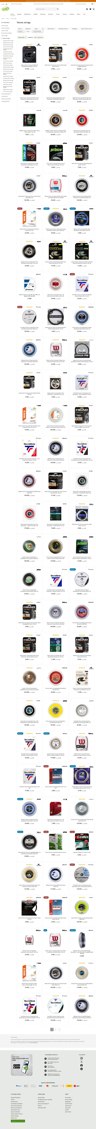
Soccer (58, 14)
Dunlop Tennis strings (8, 44)
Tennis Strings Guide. (34, 1042)
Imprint (40, 1105)
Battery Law (14, 1118)
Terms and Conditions (16, 1105)
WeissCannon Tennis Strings (7, 87)
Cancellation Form (15, 1109)
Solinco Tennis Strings (8, 76)
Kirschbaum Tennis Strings (7, 58)
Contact (13, 1099)
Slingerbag (67, 1101)
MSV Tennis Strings (7, 63)
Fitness (65, 14)
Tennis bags (5, 35)
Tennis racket (5, 30)
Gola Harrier (68, 1105)
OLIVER (67, 1109)
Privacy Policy (14, 1101)
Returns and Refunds (16, 1107)
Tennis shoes (5, 25)
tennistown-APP (42, 1107)
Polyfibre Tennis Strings (8, 67)
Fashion (72, 14)
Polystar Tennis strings (8, 69)
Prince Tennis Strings (7, 71)
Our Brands (68, 1097)
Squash (19, 14)
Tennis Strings (68, 1099)
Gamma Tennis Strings (8, 46)
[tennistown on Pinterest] (82, 1069)
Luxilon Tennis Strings (8, 61)
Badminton (27, 14)
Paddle (36, 14)
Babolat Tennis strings (8, 42)
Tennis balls (5, 96)
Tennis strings (6, 38)
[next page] (59, 1029)
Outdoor (50, 14)
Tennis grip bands (6, 94)
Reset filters (21, 37)
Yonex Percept (68, 1103)
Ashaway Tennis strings (8, 40)
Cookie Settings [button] (15, 1116)
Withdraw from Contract (18, 1121)
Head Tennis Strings (7, 52)
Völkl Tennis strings (7, 84)
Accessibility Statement (16, 1103)
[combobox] (5, 4)
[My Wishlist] (90, 9)
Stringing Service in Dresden (45, 1099)
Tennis (12, 14)
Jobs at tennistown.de (43, 1103)
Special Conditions (15, 1112)
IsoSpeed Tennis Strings (8, 54)
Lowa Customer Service (16, 1114)
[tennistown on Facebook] (82, 1066)
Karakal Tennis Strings (8, 56)
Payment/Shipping (15, 1097)
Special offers (41, 1097)
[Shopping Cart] (93, 9)
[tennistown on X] (82, 1062)
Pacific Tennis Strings (7, 65)
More (78, 14)
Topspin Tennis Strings (8, 80)
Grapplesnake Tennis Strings (7, 49)
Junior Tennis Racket (7, 33)
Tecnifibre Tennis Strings (8, 78)
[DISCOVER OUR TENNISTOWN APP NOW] (22, 1075)
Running (42, 14)
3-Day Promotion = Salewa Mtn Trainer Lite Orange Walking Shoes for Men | (48, 1)
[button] (87, 9)
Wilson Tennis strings (8, 89)
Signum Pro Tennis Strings (7, 74)
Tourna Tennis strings (8, 82)
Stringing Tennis (6, 101)
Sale (84, 14)
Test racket (67, 1107)
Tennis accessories (6, 99)
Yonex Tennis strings (7, 91)
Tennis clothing (5, 28)
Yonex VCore (68, 1112)
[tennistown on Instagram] (82, 1059)
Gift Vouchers (41, 1101)
